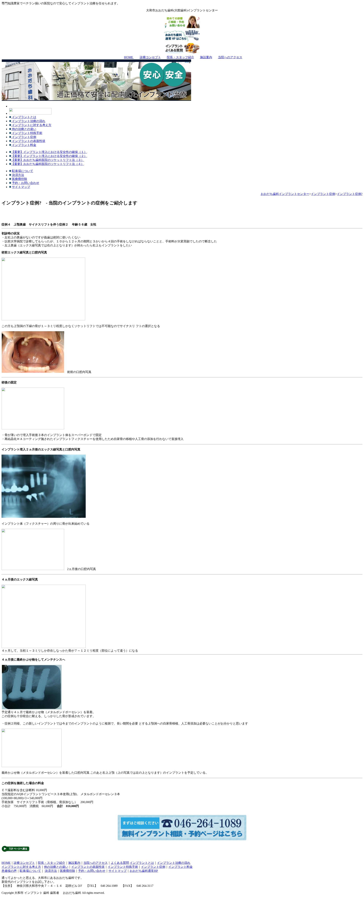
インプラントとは (23, 117)
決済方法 (18, 175)
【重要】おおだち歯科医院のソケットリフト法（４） (47, 164)
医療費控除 (19, 179)
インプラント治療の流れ (28, 121)
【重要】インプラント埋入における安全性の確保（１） (49, 152)
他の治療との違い (23, 129)
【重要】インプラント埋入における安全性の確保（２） (49, 156)
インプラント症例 (23, 137)
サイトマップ (21, 186)
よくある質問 (120, 862)
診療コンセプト (150, 57)
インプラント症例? (349, 194)
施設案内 (206, 57)
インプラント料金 (23, 145)
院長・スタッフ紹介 (180, 57)
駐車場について (22, 171)
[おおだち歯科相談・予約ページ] (182, 839)
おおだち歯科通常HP (144, 870)
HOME (129, 57)
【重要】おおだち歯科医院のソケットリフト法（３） (47, 160)
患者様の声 (9, 870)
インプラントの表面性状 (28, 141)
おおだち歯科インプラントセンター (285, 194)
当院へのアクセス (230, 57)
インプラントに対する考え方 (31, 125)
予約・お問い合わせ (25, 182)
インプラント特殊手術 (26, 133)
